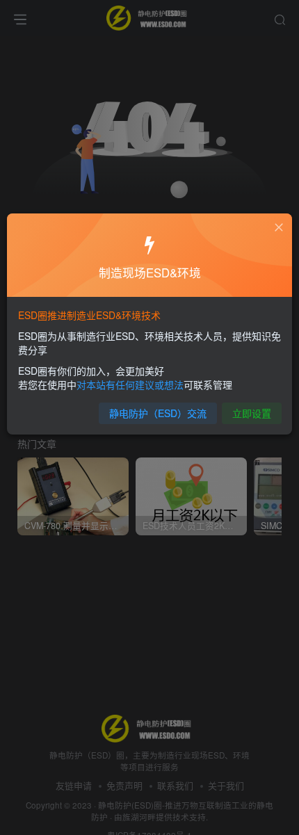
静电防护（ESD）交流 (158, 413)
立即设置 (251, 413)
